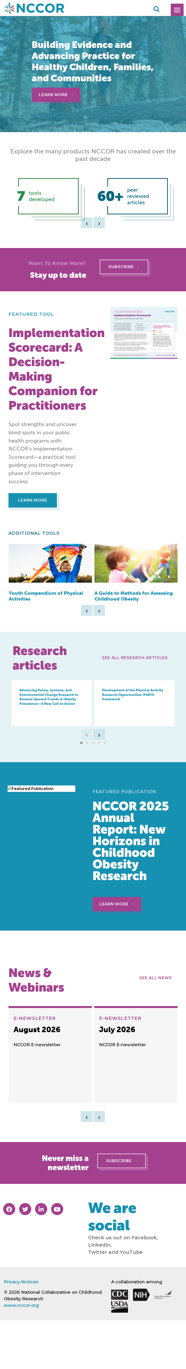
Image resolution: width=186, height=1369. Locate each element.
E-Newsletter (35, 1018)
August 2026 (37, 1029)
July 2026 (117, 1029)
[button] (81, 742)
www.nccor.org (21, 1305)
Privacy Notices (21, 1282)
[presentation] (87, 222)
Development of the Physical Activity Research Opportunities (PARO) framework (132, 694)
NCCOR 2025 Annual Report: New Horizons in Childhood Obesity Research (131, 841)
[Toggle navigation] (177, 10)
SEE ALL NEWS (156, 978)
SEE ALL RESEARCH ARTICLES (136, 657)
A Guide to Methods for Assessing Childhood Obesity (133, 596)
